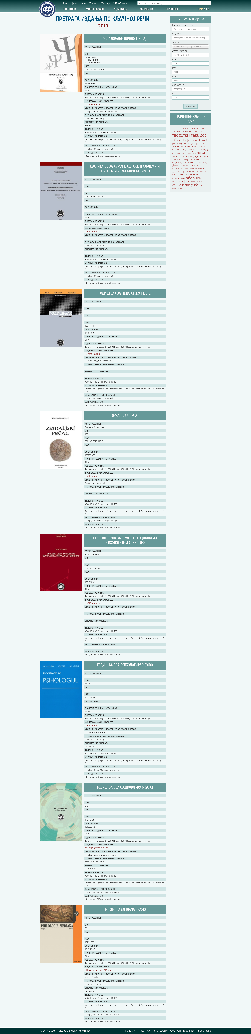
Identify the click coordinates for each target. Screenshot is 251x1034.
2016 (203, 128)
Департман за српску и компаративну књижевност (188, 167)
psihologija (178, 143)
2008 (176, 128)
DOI (173, 93)
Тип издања (177, 42)
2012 (194, 128)
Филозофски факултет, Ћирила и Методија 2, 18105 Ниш (94, 3)
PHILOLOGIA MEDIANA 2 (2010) (125, 909)
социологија (181, 185)
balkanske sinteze (194, 131)
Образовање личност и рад (125, 38)
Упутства (172, 9)
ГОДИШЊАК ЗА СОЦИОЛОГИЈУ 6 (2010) (125, 787)
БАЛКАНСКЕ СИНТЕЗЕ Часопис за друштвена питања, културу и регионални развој (190, 149)
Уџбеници (120, 9)
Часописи (69, 9)
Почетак (130, 1030)
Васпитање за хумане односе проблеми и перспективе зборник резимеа (125, 168)
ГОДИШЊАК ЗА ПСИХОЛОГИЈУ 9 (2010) (125, 665)
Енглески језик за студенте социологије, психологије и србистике (125, 540)
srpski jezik (199, 143)
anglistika (181, 131)
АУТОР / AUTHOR (179, 51)
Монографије (95, 9)
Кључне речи (178, 33)
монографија (181, 181)
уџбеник (197, 185)
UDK (174, 59)
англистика (178, 174)
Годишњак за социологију (189, 154)
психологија (197, 181)
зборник (193, 177)
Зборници (146, 9)
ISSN (174, 76)
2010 (189, 128)
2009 (184, 128)
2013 (198, 128)
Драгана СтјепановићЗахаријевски (189, 171)
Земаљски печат (125, 415)
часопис (177, 188)
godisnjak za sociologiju (193, 140)
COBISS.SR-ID (178, 85)
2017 (174, 131)
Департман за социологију (195, 162)
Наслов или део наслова (183, 25)
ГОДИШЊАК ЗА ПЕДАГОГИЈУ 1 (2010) (125, 293)
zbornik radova (179, 146)
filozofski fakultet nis (189, 137)
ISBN (174, 68)
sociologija (189, 143)
